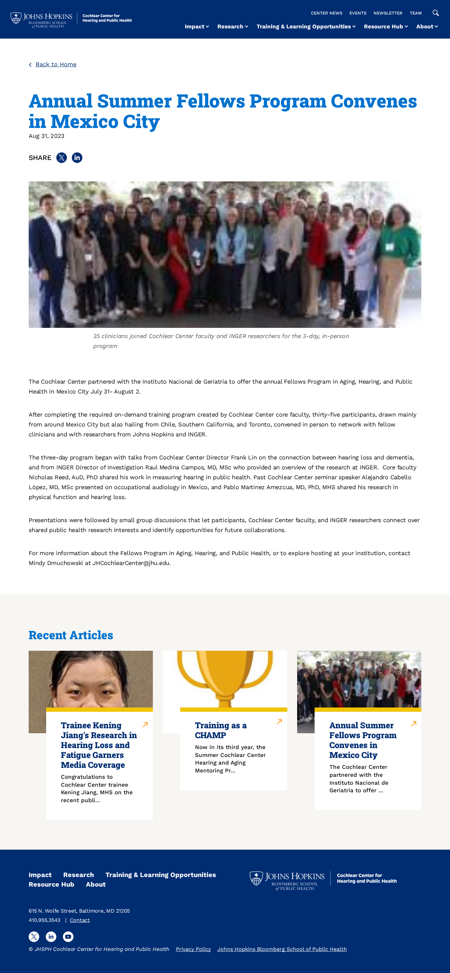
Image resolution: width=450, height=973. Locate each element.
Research (230, 26)
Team (416, 13)
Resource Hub (383, 26)
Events (358, 13)
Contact (80, 920)
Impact (194, 26)
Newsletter (388, 13)
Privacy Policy (193, 949)
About (424, 26)
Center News (326, 13)
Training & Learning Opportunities (304, 26)
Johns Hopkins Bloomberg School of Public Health (282, 949)
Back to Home (56, 64)
